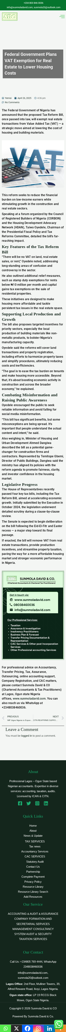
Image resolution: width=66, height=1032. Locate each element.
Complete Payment (33, 876)
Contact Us (33, 866)
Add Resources (33, 896)
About (33, 830)
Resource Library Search (33, 891)
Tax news (35, 846)
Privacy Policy (33, 881)
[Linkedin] (46, 803)
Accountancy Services (34, 851)
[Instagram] (37, 803)
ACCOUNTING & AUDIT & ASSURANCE (33, 913)
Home (33, 825)
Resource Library (33, 886)
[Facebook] (20, 803)
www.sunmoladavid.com (29, 698)
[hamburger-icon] (62, 16)
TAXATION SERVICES (33, 939)
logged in (26, 735)
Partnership (33, 871)
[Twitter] (28, 803)
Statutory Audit (35, 861)
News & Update (33, 835)
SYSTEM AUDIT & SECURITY (33, 934)
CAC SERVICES (35, 856)
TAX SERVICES (35, 841)
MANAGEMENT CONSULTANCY (33, 929)
